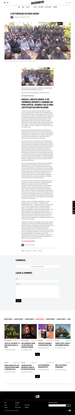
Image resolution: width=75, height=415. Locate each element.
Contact (28, 6)
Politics (35, 6)
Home (19, 6)
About (23, 6)
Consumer (55, 6)
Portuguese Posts (28, 250)
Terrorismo (40, 250)
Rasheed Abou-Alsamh (19, 17)
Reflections (40, 6)
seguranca (35, 250)
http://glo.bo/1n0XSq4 (29, 241)
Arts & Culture (48, 6)
